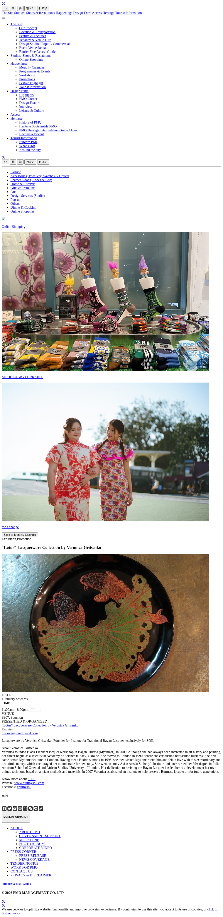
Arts (13, 192)
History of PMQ (30, 122)
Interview (25, 106)
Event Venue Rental (33, 48)
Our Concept (28, 28)
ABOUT (16, 828)
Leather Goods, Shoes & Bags (31, 180)
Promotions (27, 79)
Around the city (30, 150)
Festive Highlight (31, 83)
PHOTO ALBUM (32, 844)
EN (5, 8)
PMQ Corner (28, 99)
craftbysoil (24, 787)
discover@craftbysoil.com (20, 733)
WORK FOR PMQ (24, 867)
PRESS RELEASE (32, 855)
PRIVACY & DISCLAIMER (30, 875)
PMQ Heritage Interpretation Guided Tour (48, 130)
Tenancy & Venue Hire (35, 40)
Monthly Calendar (31, 67)
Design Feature (29, 103)
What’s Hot (27, 146)
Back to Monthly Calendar (19, 534)
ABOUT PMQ (29, 832)
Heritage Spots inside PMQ (38, 126)
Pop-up (15, 199)
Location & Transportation (37, 32)
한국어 (30, 8)
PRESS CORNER (23, 851)
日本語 (43, 8)
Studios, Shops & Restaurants (34, 13)
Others (15, 203)
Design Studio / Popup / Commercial (44, 44)
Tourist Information (128, 13)
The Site (7, 13)
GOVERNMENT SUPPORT (40, 836)
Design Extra (82, 13)
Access (97, 13)
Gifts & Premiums (22, 188)
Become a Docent (31, 134)
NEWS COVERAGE (34, 859)
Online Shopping (31, 59)
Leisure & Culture (31, 110)
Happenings (64, 13)
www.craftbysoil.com (29, 783)
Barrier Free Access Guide (37, 51)
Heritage (108, 13)
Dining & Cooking (23, 207)
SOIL (31, 779)
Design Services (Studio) (27, 195)
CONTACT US (21, 871)
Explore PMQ (29, 142)
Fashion (15, 172)
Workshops (27, 75)
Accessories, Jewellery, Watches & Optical (39, 176)
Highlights (26, 95)
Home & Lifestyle (22, 184)
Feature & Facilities (32, 36)
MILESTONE (29, 840)
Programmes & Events (34, 71)
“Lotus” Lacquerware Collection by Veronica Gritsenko (40, 725)
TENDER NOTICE (24, 863)
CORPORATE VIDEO (35, 848)
